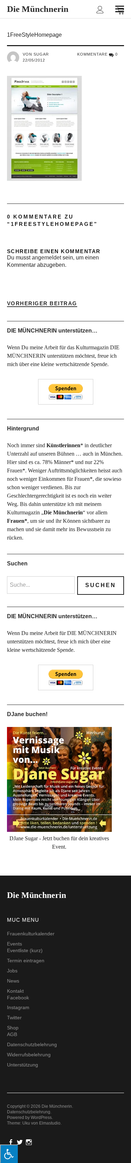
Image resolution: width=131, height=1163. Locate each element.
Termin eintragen (25, 960)
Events (14, 944)
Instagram (18, 1007)
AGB (12, 1034)
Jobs (12, 970)
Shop (13, 1027)
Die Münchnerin (37, 9)
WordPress (41, 1117)
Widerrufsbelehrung (29, 1054)
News (13, 981)
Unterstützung (22, 1065)
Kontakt (15, 991)
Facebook (18, 997)
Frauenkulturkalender (30, 933)
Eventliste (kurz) (25, 950)
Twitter (14, 1017)
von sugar (36, 54)
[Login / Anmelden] (100, 10)
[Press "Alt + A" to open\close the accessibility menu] (9, 1153)
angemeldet (46, 258)
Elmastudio (49, 1123)
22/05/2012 (34, 60)
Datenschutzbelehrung (32, 1044)
